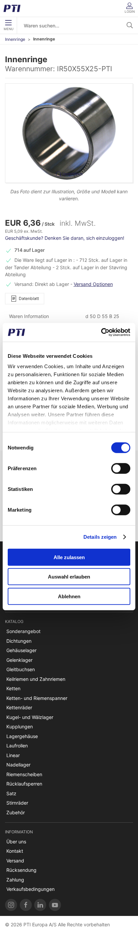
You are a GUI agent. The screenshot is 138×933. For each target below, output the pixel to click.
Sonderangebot (23, 631)
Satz (11, 793)
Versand (15, 860)
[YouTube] (55, 905)
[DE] (14, 8)
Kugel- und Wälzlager (29, 717)
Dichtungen (18, 641)
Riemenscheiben (24, 774)
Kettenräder (19, 707)
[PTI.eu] (11, 905)
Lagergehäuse (22, 736)
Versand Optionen (93, 284)
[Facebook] (26, 905)
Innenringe (15, 39)
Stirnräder (17, 803)
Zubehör (15, 812)
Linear (13, 755)
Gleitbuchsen (20, 669)
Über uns (16, 841)
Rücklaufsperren (24, 784)
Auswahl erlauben (69, 577)
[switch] (120, 468)
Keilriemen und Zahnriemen (35, 679)
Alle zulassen (69, 557)
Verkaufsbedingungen (30, 889)
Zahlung (15, 880)
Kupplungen (19, 726)
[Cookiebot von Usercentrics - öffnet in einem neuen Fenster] (101, 332)
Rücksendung (21, 870)
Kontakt (14, 851)
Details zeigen (100, 537)
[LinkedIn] (40, 905)
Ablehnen (69, 596)
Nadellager (18, 764)
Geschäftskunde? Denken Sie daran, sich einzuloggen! (64, 238)
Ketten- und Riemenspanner (36, 698)
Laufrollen (17, 745)
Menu (8, 29)
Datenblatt (29, 298)
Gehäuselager (21, 650)
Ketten (13, 688)
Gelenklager (19, 660)
